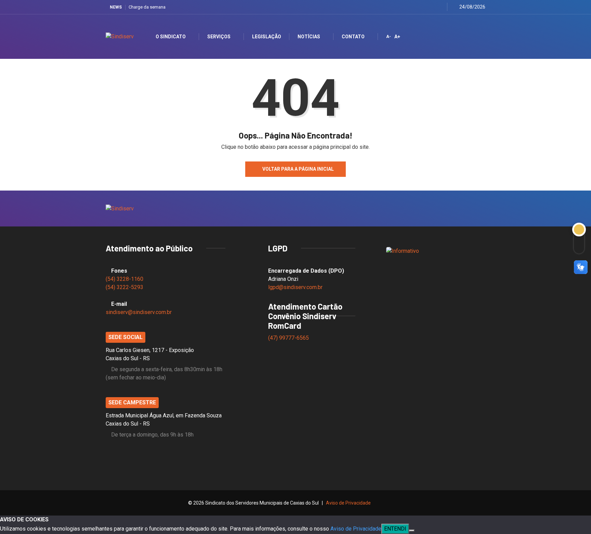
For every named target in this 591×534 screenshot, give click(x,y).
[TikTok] (440, 7)
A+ (397, 36)
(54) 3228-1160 (124, 279)
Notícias (309, 36)
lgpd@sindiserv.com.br (295, 287)
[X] (414, 7)
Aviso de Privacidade (348, 503)
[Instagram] (423, 7)
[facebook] (406, 7)
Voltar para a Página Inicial (298, 169)
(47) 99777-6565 (289, 338)
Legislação (266, 36)
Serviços (219, 36)
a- (388, 36)
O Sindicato (171, 36)
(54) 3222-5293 (124, 287)
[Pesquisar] (474, 36)
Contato (353, 36)
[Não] (412, 531)
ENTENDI (395, 528)
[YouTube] (431, 7)
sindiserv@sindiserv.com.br (139, 312)
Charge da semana (147, 7)
